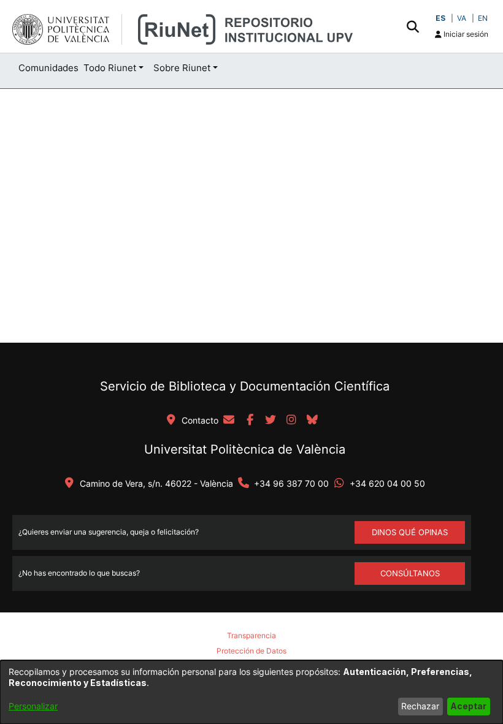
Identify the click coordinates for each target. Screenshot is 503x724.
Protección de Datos (251, 650)
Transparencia (251, 635)
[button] (412, 26)
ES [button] (440, 18)
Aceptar (468, 706)
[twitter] (270, 420)
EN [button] (483, 18)
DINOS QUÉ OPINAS (410, 532)
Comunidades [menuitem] (48, 68)
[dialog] (251, 692)
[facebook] (249, 420)
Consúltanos (410, 573)
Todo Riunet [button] (109, 68)
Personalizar (33, 706)
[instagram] (291, 420)
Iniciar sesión (465, 34)
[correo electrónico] (228, 420)
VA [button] (461, 18)
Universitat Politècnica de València (244, 449)
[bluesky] (312, 420)
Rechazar (420, 706)
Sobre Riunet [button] (181, 68)
